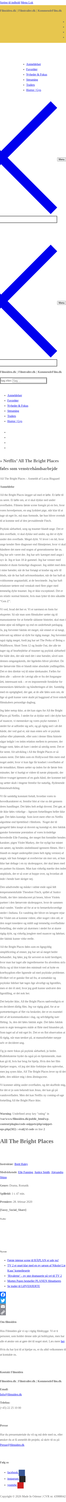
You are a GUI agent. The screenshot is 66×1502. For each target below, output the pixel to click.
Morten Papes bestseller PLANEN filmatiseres (34, 1280)
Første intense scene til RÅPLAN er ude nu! (33, 1260)
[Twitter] (33, 1301)
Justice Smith (42, 1172)
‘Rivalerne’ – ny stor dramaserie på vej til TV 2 (34, 1275)
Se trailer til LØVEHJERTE (23, 1286)
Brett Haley (21, 1164)
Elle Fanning (25, 1172)
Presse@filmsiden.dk (12, 1444)
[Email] (33, 1306)
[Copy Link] (33, 1312)
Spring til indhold (10, 2)
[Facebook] (33, 1295)
